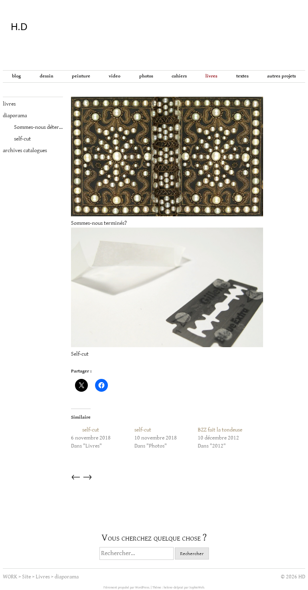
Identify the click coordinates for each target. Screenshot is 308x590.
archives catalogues (25, 150)
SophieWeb (196, 587)
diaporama (15, 115)
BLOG (16, 76)
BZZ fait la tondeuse (220, 430)
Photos (146, 76)
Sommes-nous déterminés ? (33, 127)
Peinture (81, 76)
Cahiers (179, 76)
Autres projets (281, 76)
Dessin (46, 76)
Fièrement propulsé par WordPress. (127, 587)
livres (9, 104)
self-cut (17, 139)
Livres (211, 76)
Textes (242, 76)
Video (114, 76)
